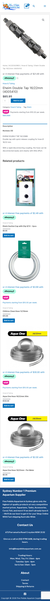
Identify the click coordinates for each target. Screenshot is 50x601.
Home (5, 66)
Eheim (29, 107)
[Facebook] (25, 594)
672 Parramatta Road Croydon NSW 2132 (25, 532)
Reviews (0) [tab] (8, 131)
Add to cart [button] (8, 235)
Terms (25, 583)
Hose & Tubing (27, 66)
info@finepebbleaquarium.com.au (25, 548)
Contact (25, 580)
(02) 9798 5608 (25, 539)
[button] (34, 6)
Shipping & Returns (25, 586)
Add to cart (18, 101)
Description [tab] (8, 126)
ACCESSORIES (14, 66)
